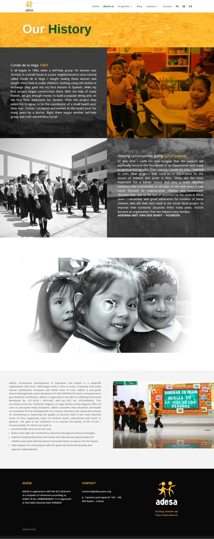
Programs (124, 6)
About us (108, 6)
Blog (139, 6)
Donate (167, 6)
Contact (151, 6)
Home (95, 6)
